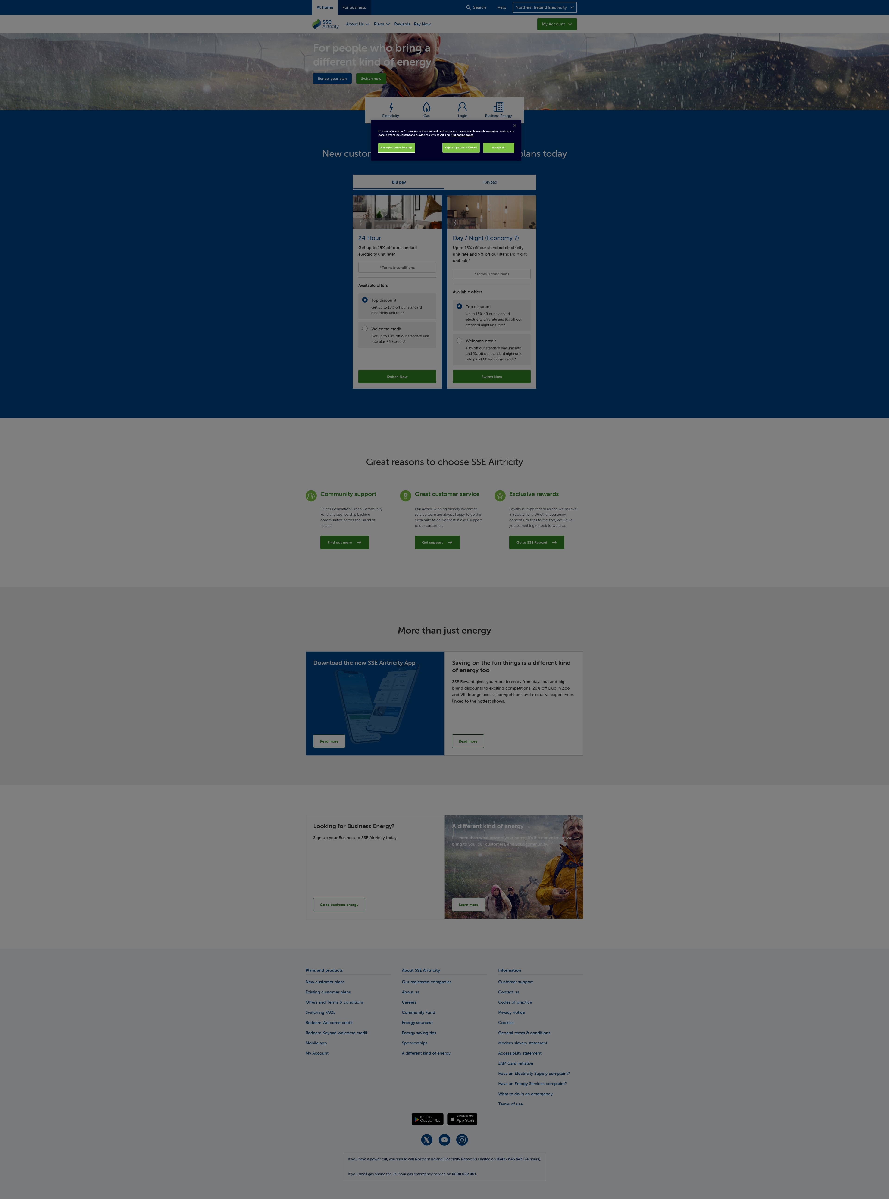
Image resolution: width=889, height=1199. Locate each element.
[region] (446, 140)
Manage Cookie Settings (396, 147)
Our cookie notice (462, 135)
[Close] (515, 125)
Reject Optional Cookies (461, 147)
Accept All (499, 147)
